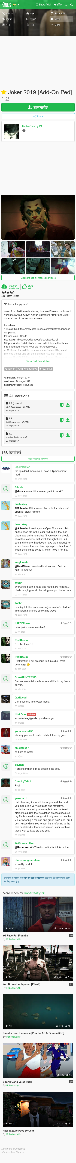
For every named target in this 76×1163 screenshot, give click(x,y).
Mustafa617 (22, 748)
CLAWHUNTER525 (26, 677)
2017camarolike (24, 843)
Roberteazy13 (32, 126)
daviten (19, 764)
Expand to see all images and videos (38, 277)
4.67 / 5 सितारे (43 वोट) (10, 296)
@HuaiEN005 (22, 566)
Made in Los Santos (12, 1152)
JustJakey (21, 504)
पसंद (29, 288)
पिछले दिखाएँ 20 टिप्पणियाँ (38, 458)
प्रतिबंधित (31, 714)
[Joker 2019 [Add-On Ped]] (38, 217)
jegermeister (22, 467)
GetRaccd (21, 697)
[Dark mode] (66, 4)
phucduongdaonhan (27, 860)
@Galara (20, 491)
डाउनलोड (40, 107)
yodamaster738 (24, 731)
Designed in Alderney (13, 1148)
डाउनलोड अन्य (14, 288)
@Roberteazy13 (24, 847)
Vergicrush (21, 562)
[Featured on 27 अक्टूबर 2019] (4, 92)
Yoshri (18, 582)
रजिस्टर (40, 878)
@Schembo (22, 508)
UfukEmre (20, 714)
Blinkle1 (20, 487)
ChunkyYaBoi (23, 781)
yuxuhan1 (21, 798)
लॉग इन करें (29, 878)
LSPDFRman (22, 623)
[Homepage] (24, 130)
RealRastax (21, 640)
